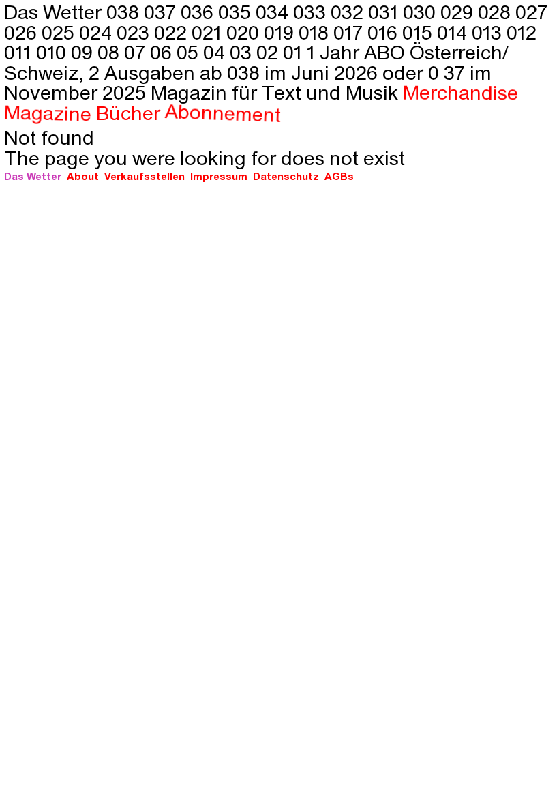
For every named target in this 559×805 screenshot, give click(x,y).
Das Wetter (32, 176)
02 (269, 51)
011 (20, 51)
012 (522, 32)
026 (23, 32)
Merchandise (460, 92)
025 (60, 32)
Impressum (218, 176)
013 (489, 32)
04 (216, 51)
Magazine (47, 112)
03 (243, 51)
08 (110, 51)
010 (53, 51)
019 (281, 32)
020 (245, 32)
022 (173, 32)
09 (84, 51)
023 (135, 32)
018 (316, 32)
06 (163, 51)
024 (98, 32)
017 (350, 32)
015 (419, 32)
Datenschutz (286, 176)
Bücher (127, 112)
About (83, 176)
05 (190, 51)
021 (209, 32)
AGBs (339, 176)
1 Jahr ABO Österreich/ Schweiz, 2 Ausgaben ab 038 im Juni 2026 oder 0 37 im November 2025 (256, 72)
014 (454, 32)
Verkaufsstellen (144, 176)
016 (384, 32)
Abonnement (223, 112)
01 (295, 51)
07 (137, 51)
